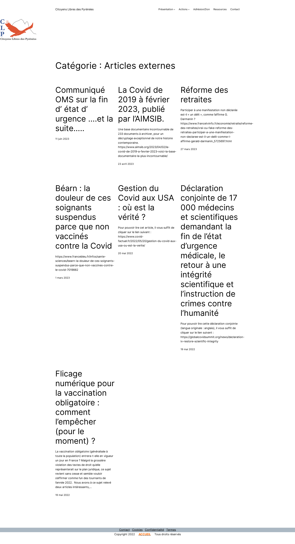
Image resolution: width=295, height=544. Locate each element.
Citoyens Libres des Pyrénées (74, 9)
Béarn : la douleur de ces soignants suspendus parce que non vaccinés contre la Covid (83, 217)
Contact (124, 529)
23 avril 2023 (126, 163)
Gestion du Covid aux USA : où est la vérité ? (146, 203)
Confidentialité (154, 529)
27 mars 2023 (189, 149)
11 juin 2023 (62, 138)
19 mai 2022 (188, 349)
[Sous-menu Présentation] (174, 9)
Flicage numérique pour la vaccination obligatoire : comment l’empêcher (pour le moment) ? (84, 407)
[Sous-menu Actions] (189, 9)
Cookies (137, 529)
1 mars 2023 (62, 277)
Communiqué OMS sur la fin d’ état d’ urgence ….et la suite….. (84, 109)
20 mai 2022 (125, 253)
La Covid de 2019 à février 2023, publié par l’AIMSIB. (143, 104)
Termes (171, 529)
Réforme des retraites (204, 94)
